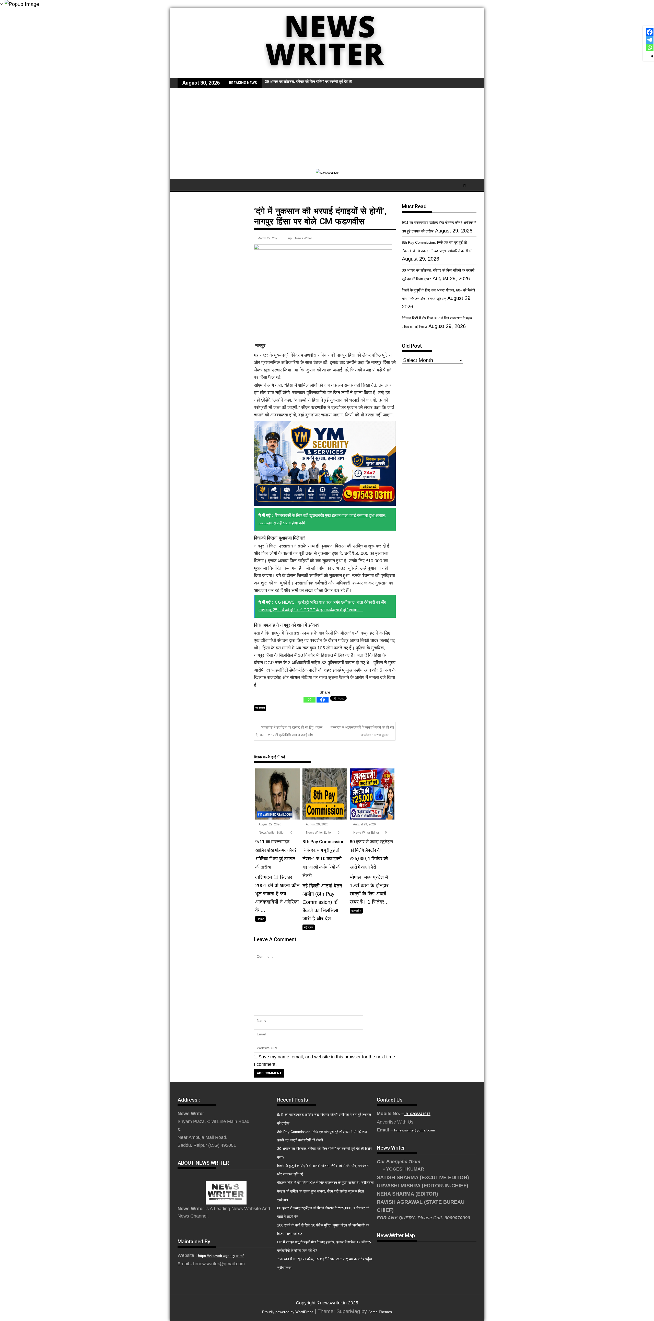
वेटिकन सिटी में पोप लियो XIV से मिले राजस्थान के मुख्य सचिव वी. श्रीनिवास (325, 1182)
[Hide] (652, 56)
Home (260, 918)
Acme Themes (380, 1312)
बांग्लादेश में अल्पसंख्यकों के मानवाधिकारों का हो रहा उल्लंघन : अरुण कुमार (362, 731)
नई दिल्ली (260, 708)
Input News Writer (299, 238)
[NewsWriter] (327, 74)
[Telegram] (649, 40)
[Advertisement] (327, 126)
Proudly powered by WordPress (287, 1312)
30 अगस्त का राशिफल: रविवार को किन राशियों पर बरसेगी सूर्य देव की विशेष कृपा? (316, 81)
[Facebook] (323, 700)
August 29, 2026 (269, 824)
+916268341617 (417, 1114)
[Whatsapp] (309, 700)
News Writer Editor (271, 832)
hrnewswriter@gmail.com (414, 1130)
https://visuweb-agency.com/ (221, 1256)
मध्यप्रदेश (356, 910)
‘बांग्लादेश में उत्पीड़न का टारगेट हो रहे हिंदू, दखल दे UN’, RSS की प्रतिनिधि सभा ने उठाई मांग (289, 731)
